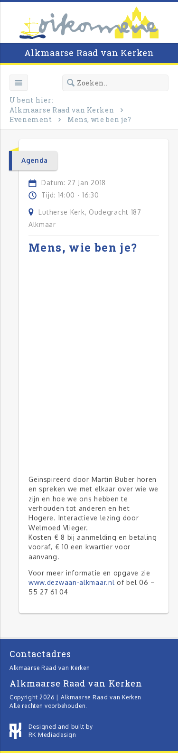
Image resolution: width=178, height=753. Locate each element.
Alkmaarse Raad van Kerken (89, 52)
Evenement (30, 119)
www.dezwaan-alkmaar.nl (71, 582)
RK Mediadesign (52, 734)
